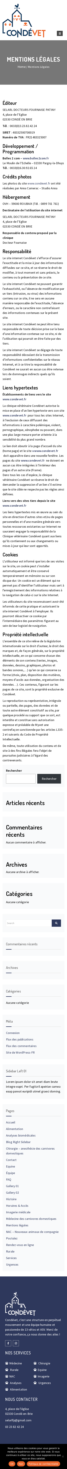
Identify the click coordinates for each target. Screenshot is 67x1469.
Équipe (10, 1173)
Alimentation (14, 1129)
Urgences (12, 1264)
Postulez (12, 1238)
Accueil (10, 1122)
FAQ (8, 1179)
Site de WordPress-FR (20, 1052)
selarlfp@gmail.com (18, 1420)
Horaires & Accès (17, 1206)
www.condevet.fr (38, 183)
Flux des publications (19, 1039)
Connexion (13, 1033)
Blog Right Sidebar (18, 1142)
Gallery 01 (12, 1186)
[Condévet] (24, 20)
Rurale (10, 1251)
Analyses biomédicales (21, 1135)
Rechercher (14, 771)
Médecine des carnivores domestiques (31, 1219)
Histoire (11, 1199)
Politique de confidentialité (43, 1463)
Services (11, 1258)
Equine (10, 1166)
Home (22, 67)
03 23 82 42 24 (14, 1427)
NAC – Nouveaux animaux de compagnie (32, 1232)
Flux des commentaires (21, 1046)
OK (12, 1463)
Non (21, 1463)
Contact (11, 1160)
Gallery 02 (12, 1193)
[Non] (62, 1456)
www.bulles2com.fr (36, 158)
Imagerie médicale (18, 1212)
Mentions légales (17, 1225)
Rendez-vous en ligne (20, 1245)
